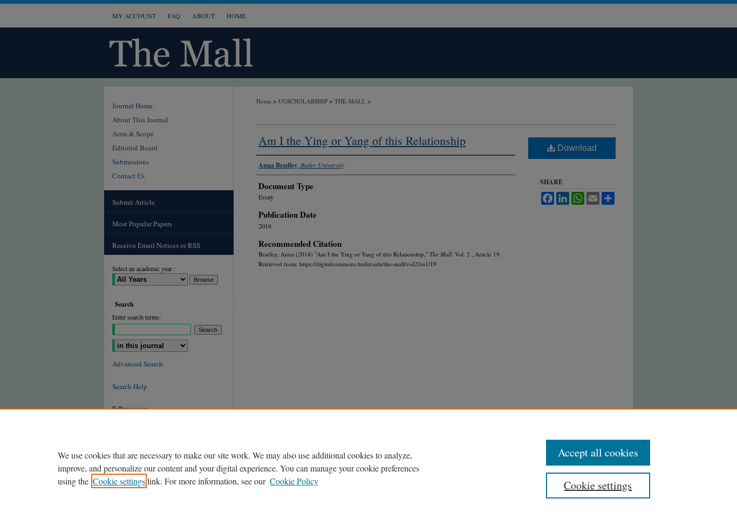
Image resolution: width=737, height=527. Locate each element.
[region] (368, 467)
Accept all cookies (598, 452)
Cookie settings (119, 481)
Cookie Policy (294, 481)
